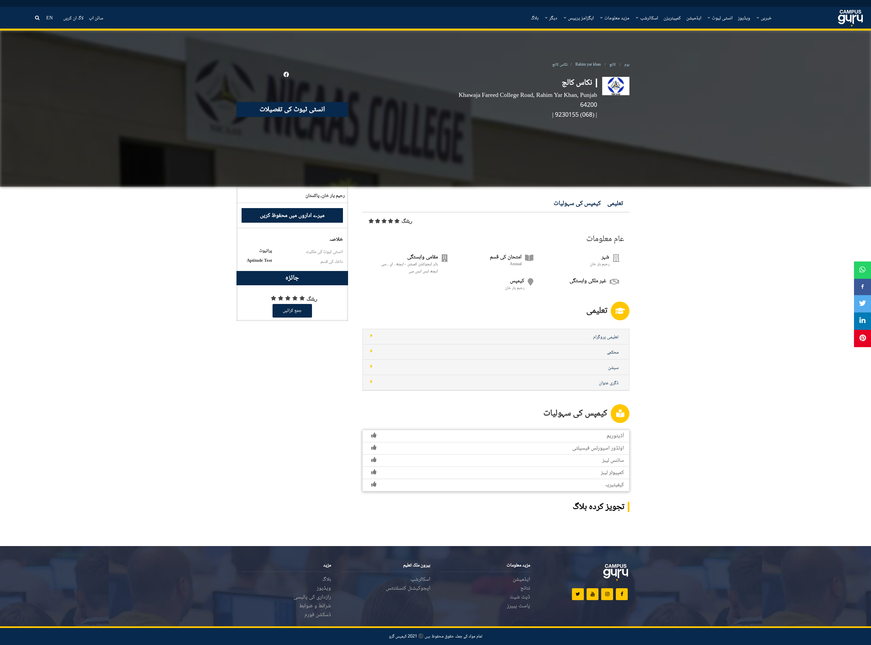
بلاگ (535, 18)
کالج (612, 64)
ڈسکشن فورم (318, 614)
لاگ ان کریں (73, 18)
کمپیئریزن (672, 18)
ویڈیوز (744, 18)
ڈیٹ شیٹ (520, 597)
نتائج (525, 588)
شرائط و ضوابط (315, 606)
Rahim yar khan (588, 64)
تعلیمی (615, 203)
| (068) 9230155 (576, 115)
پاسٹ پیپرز (518, 606)
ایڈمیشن (693, 18)
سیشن (613, 368)
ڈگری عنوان (609, 383)
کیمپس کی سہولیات (577, 203)
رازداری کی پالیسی (312, 597)
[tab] (496, 336)
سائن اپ (96, 18)
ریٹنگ (406, 221)
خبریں (766, 18)
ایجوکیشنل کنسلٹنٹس (408, 588)
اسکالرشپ (648, 18)
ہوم (626, 64)
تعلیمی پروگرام (606, 337)
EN (49, 18)
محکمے (613, 353)
